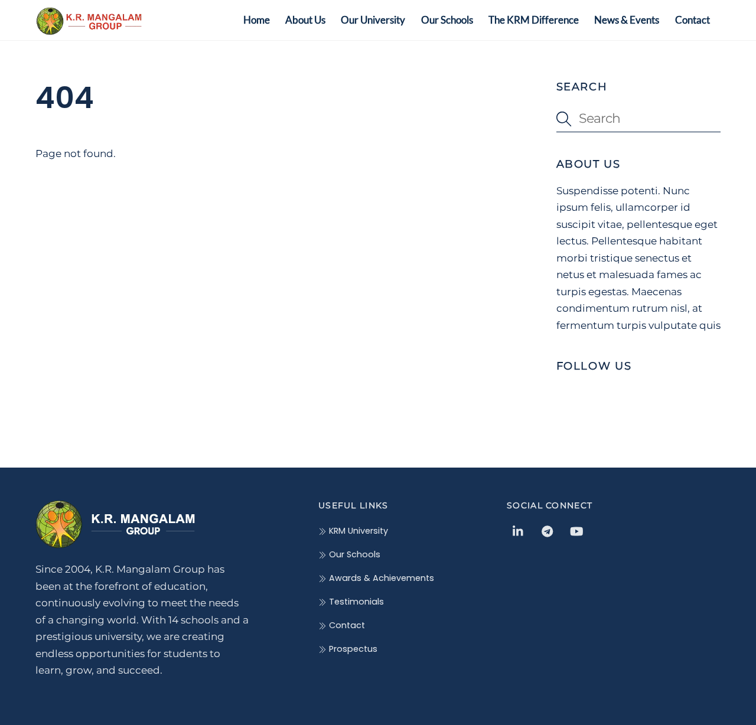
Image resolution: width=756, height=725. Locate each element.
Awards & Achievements (380, 578)
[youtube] (576, 531)
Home (256, 20)
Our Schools (447, 20)
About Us (305, 20)
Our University (373, 20)
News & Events (626, 20)
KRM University (357, 531)
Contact (692, 20)
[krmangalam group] (88, 29)
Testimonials (355, 602)
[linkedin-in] (518, 531)
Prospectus (352, 649)
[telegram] (547, 531)
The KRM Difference (533, 20)
